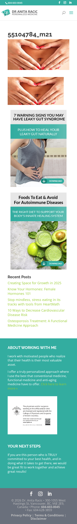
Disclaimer (39, 519)
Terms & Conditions (49, 515)
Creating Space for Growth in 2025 (34, 283)
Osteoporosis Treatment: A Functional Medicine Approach (37, 323)
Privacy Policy (21, 515)
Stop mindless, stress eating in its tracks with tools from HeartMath (34, 301)
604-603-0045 (15, 2)
